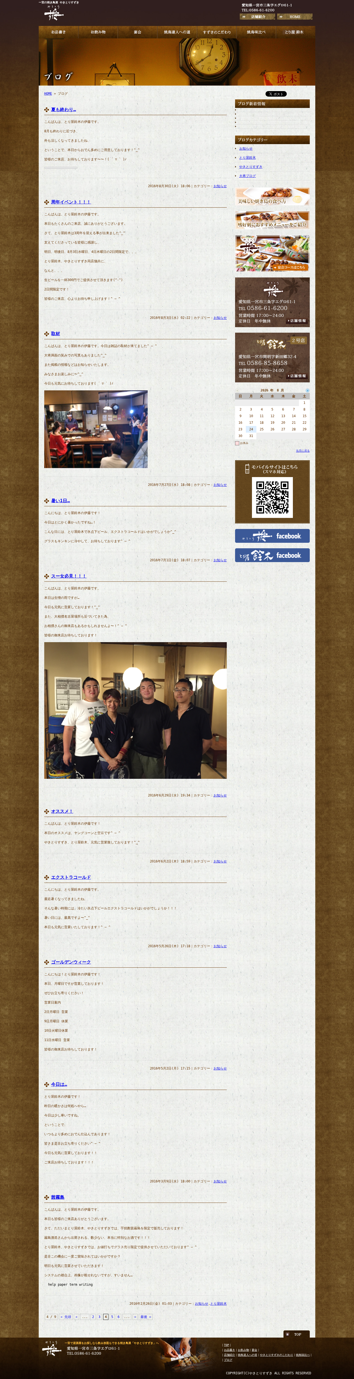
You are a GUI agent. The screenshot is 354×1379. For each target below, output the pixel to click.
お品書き (229, 1349)
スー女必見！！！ (69, 576)
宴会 (254, 1349)
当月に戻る (303, 450)
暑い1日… (60, 500)
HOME (48, 94)
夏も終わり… (63, 109)
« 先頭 (66, 1317)
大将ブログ (247, 176)
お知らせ (220, 186)
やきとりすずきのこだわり (276, 1354)
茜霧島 (57, 1197)
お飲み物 (243, 1349)
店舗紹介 (229, 1354)
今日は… (59, 1084)
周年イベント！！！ (71, 202)
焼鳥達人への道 (247, 1354)
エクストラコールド (71, 877)
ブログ (228, 1359)
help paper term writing (70, 1285)
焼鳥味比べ (303, 1354)
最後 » (145, 1317)
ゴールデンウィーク (71, 962)
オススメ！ (62, 811)
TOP (226, 1344)
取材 (55, 333)
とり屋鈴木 (218, 1304)
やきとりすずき (250, 167)
